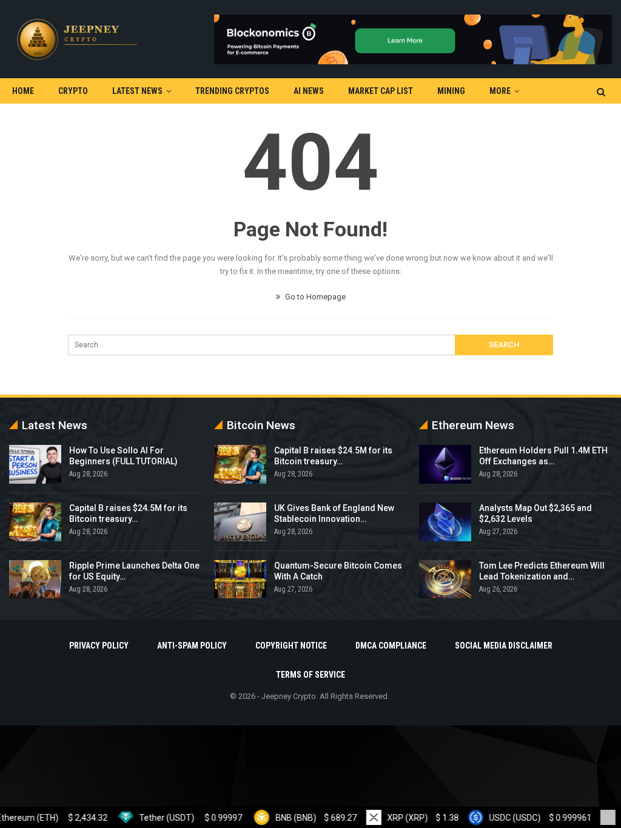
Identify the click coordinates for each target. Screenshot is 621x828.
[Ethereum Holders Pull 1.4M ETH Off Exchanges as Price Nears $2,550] (445, 464)
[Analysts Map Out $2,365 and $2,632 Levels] (445, 521)
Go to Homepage (314, 296)
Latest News (137, 91)
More (500, 91)
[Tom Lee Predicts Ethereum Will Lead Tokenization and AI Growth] (445, 579)
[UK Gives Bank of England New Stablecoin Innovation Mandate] (240, 521)
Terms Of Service (310, 674)
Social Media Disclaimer (503, 645)
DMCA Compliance (390, 645)
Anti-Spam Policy (192, 645)
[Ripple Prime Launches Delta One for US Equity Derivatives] (35, 579)
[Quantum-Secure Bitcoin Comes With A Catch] (240, 579)
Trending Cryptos (232, 91)
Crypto (73, 91)
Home (23, 91)
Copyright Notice (291, 645)
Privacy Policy (99, 645)
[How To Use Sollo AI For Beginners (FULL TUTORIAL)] (35, 464)
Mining (451, 91)
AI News (309, 91)
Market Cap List (380, 91)
